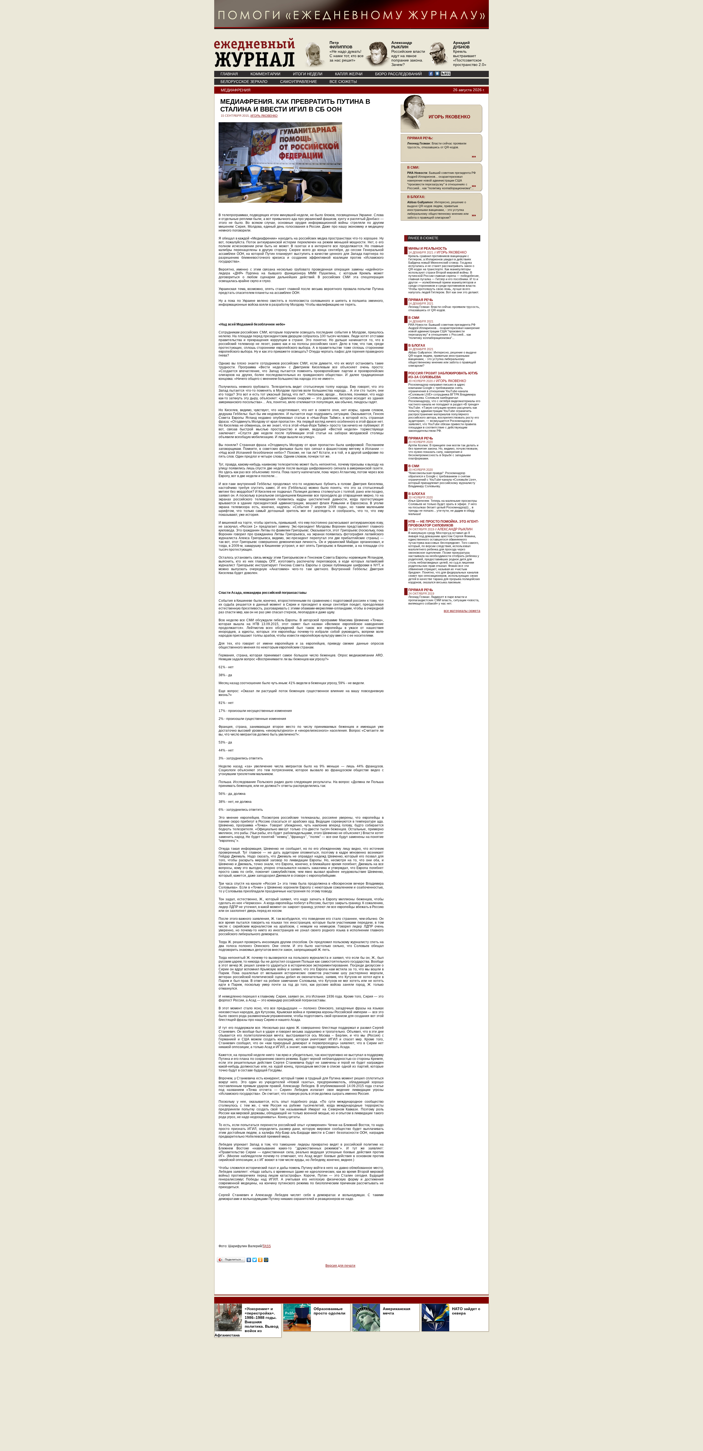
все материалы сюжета (462, 611)
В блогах (416, 345)
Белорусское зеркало (244, 81)
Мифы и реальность (427, 248)
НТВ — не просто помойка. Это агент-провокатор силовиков (443, 523)
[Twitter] (255, 1259)
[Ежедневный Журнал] (254, 66)
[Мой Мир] (266, 1259)
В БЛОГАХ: (416, 197)
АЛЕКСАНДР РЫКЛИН (455, 529)
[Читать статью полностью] (441, 156)
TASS (267, 1246)
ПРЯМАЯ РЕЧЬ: (420, 138)
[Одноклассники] (260, 1259)
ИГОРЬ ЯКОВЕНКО (264, 115)
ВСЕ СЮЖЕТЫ (343, 81)
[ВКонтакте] (249, 1259)
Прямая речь (420, 300)
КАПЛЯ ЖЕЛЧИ (348, 74)
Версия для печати (340, 1266)
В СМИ (413, 318)
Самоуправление (298, 81)
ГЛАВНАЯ (229, 74)
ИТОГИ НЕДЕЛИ (307, 74)
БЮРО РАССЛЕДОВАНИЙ (398, 74)
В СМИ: (413, 167)
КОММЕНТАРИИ (265, 74)
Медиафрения (235, 90)
